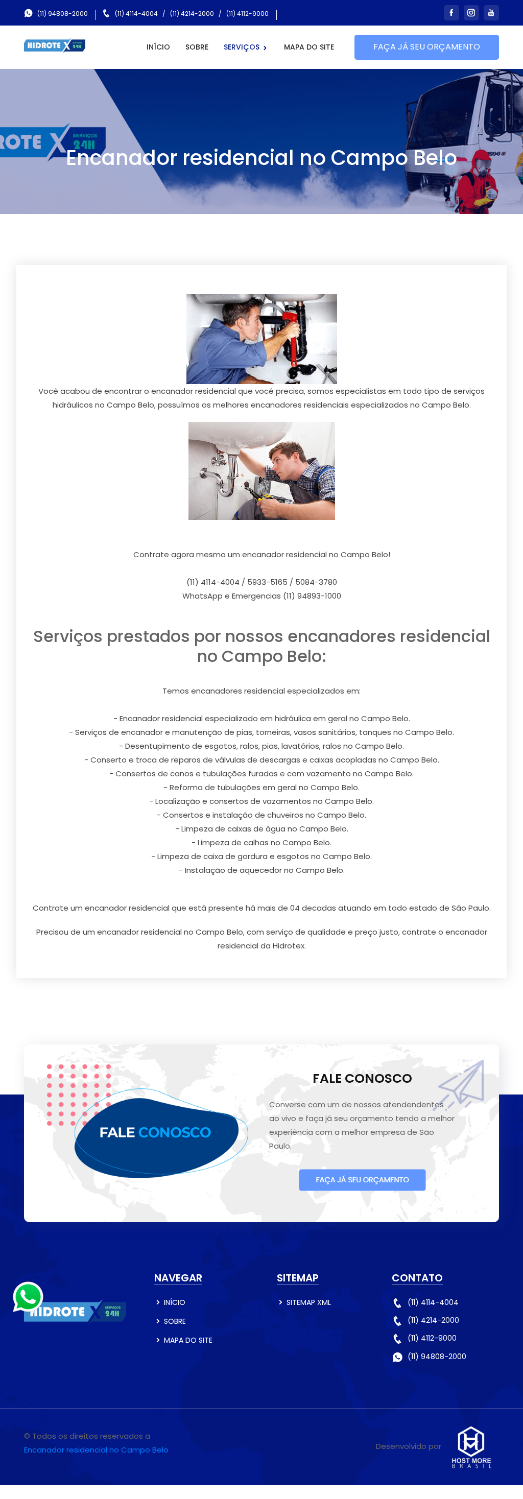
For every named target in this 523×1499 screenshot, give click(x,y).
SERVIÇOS (243, 47)
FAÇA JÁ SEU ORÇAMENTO (426, 47)
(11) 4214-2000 (192, 13)
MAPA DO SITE (309, 47)
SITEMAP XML (309, 1302)
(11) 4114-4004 (136, 13)
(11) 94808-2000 (62, 13)
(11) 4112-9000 (247, 13)
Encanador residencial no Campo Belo (96, 1449)
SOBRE (196, 47)
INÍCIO (158, 47)
